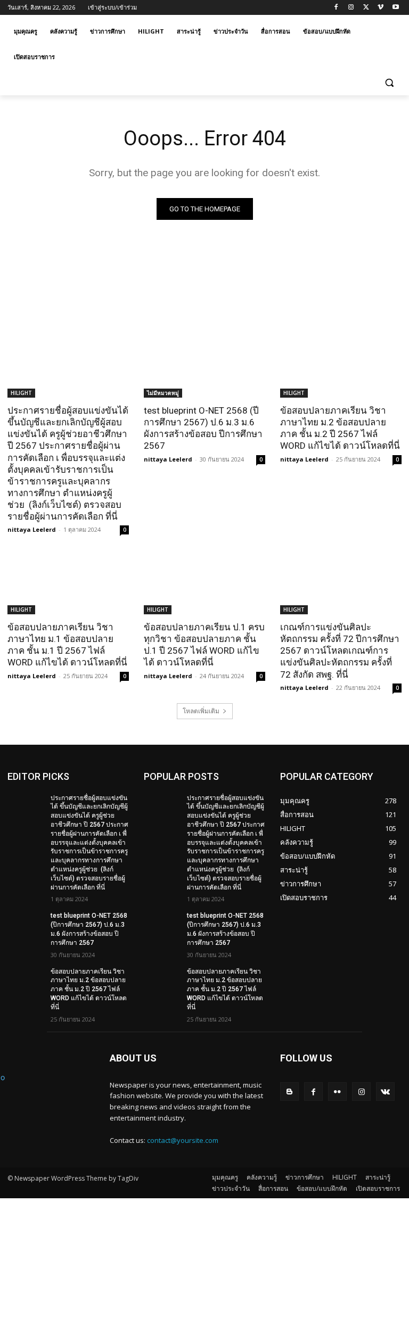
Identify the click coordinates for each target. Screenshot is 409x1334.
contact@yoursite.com (182, 1140)
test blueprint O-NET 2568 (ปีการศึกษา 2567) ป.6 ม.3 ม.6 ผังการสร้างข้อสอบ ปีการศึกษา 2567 (203, 428)
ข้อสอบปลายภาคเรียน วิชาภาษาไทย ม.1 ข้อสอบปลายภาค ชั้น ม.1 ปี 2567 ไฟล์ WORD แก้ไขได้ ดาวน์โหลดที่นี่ (67, 645)
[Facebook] (336, 8)
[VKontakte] (385, 1091)
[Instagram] (351, 8)
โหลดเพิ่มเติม (201, 710)
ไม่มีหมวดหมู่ (163, 393)
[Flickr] (337, 1091)
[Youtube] (395, 8)
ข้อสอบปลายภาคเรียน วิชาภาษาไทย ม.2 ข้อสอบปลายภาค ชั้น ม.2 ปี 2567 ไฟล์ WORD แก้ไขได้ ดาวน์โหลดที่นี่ (340, 428)
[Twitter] (366, 8)
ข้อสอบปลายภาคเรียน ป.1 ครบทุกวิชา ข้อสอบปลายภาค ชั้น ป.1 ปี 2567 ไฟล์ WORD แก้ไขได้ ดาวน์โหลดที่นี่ (204, 645)
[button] (389, 82)
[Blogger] (289, 1091)
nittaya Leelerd (31, 529)
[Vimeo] (380, 8)
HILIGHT (21, 393)
